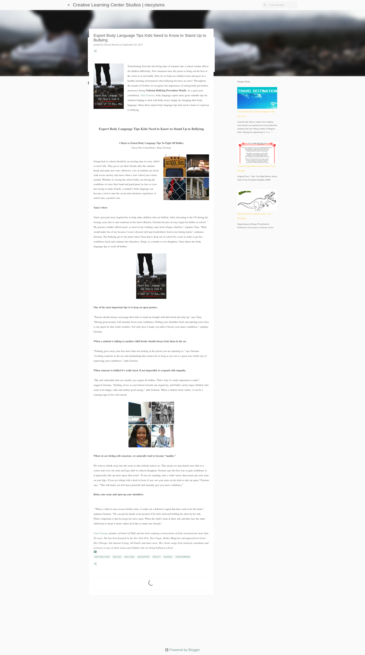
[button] (95, 51)
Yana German (147, 95)
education (143, 557)
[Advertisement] (151, 619)
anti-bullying (102, 557)
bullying (129, 557)
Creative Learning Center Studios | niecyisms (119, 4)
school (168, 557)
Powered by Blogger (184, 650)
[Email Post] (95, 553)
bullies (117, 557)
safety (156, 557)
